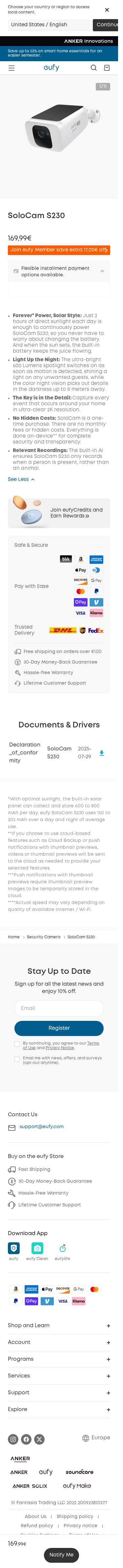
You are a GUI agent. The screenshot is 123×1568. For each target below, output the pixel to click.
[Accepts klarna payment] (79, 1301)
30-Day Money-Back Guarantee (55, 1181)
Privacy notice (80, 1526)
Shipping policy (75, 1517)
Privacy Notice (60, 1048)
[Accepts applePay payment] (47, 1289)
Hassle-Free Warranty (43, 1193)
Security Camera (43, 937)
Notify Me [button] (61, 1555)
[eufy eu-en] (51, 67)
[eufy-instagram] (13, 1439)
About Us (35, 1517)
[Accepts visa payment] (63, 1301)
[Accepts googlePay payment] (79, 1289)
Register (59, 1028)
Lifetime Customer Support (49, 1205)
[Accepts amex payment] (31, 1289)
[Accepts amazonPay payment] (16, 1289)
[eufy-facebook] (26, 1439)
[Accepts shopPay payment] (31, 1301)
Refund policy (37, 1526)
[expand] (102, 271)
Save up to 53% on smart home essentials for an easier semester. (55, 53)
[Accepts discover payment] (63, 1289)
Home (14, 937)
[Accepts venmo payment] (47, 1301)
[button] (107, 10)
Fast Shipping (34, 1170)
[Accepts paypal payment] (16, 1301)
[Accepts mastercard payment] (94, 1289)
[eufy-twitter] (39, 1439)
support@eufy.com (42, 1127)
